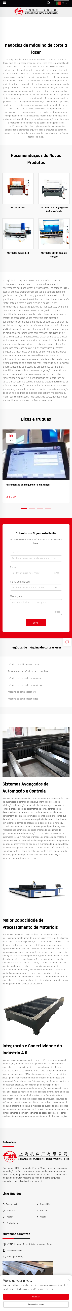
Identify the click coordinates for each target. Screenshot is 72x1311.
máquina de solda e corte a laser (23, 664)
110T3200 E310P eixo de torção (54, 254)
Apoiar (9, 1216)
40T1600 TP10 (18, 207)
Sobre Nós (45, 1204)
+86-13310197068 (14, 1250)
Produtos (10, 1210)
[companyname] (36, 11)
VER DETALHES (18, 188)
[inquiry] (67, 642)
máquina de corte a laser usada (23, 698)
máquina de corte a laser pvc (22, 691)
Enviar (36, 623)
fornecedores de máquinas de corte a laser (28, 671)
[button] (24, 508)
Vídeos (43, 1216)
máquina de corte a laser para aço (24, 678)
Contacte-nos (12, 1223)
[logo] (36, 1156)
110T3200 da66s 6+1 (18, 253)
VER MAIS (11, 497)
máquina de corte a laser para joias (25, 685)
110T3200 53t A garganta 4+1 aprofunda (54, 209)
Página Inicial (12, 1204)
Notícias (44, 1210)
